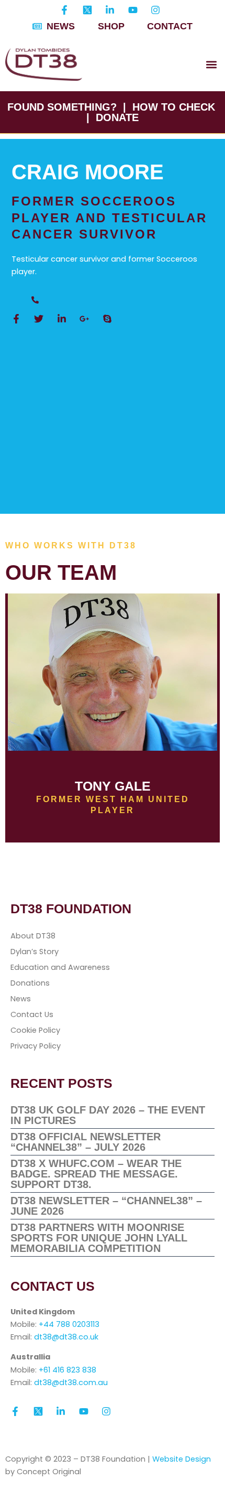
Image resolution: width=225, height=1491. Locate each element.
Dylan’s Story (34, 951)
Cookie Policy (35, 1030)
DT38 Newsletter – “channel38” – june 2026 (106, 1206)
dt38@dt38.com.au (71, 1382)
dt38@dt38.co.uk (66, 1337)
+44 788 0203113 (69, 1324)
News (20, 998)
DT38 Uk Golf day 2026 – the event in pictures (107, 1115)
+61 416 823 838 (67, 1370)
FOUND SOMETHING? (62, 107)
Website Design (181, 1459)
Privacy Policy (35, 1046)
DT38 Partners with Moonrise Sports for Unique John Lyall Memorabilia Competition (98, 1238)
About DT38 (32, 936)
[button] (211, 64)
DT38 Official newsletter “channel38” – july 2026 (85, 1142)
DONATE (117, 117)
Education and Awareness (60, 967)
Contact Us (31, 1014)
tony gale (113, 786)
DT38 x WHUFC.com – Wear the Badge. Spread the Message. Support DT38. (96, 1174)
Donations (30, 983)
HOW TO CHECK (173, 107)
